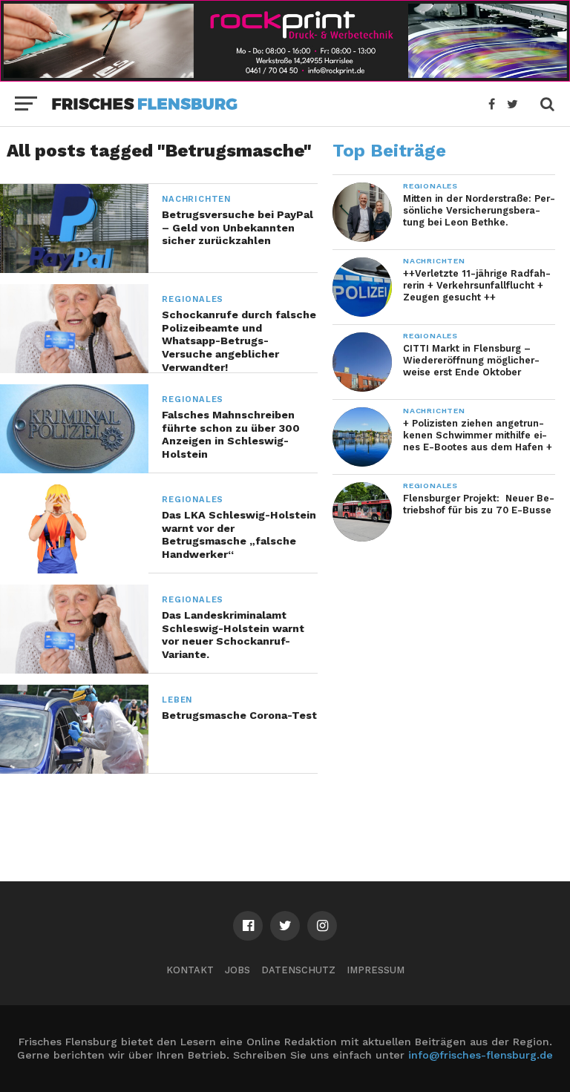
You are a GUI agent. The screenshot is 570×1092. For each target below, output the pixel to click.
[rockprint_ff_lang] (285, 77)
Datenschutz (298, 970)
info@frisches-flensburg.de (480, 1055)
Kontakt (190, 970)
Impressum (375, 970)
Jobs (237, 970)
